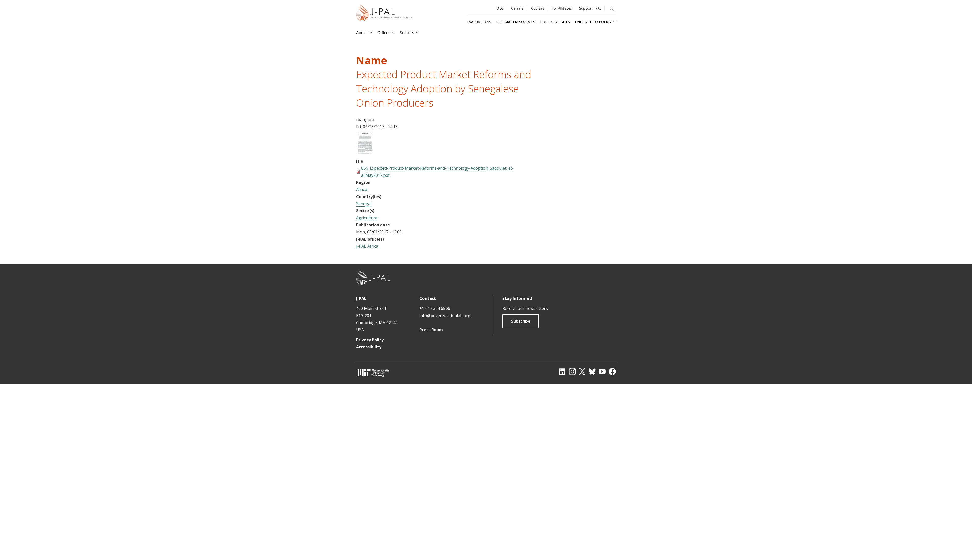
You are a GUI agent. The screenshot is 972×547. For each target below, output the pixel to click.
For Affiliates (562, 8)
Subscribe (520, 321)
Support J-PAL (590, 8)
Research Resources (515, 21)
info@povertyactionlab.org (444, 315)
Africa (361, 189)
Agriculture (366, 218)
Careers (517, 8)
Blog (500, 8)
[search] (612, 9)
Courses (537, 8)
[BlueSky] (592, 371)
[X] (582, 371)
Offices (383, 32)
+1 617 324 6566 (434, 308)
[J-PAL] (384, 14)
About (362, 32)
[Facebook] (612, 371)
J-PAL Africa (367, 246)
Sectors (407, 32)
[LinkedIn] (562, 371)
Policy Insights (555, 21)
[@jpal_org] (572, 371)
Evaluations (479, 21)
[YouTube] (602, 371)
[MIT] (373, 373)
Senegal (363, 203)
